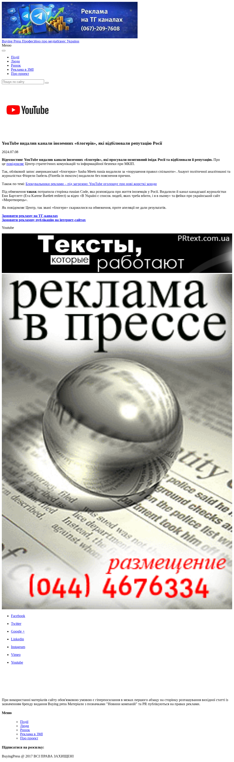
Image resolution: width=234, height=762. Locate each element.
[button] (47, 83)
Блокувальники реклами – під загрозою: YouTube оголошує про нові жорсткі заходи (91, 184)
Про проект (20, 74)
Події (15, 57)
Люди (15, 61)
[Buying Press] (28, 692)
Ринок (16, 65)
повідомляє (15, 164)
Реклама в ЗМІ (22, 69)
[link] (121, 616)
